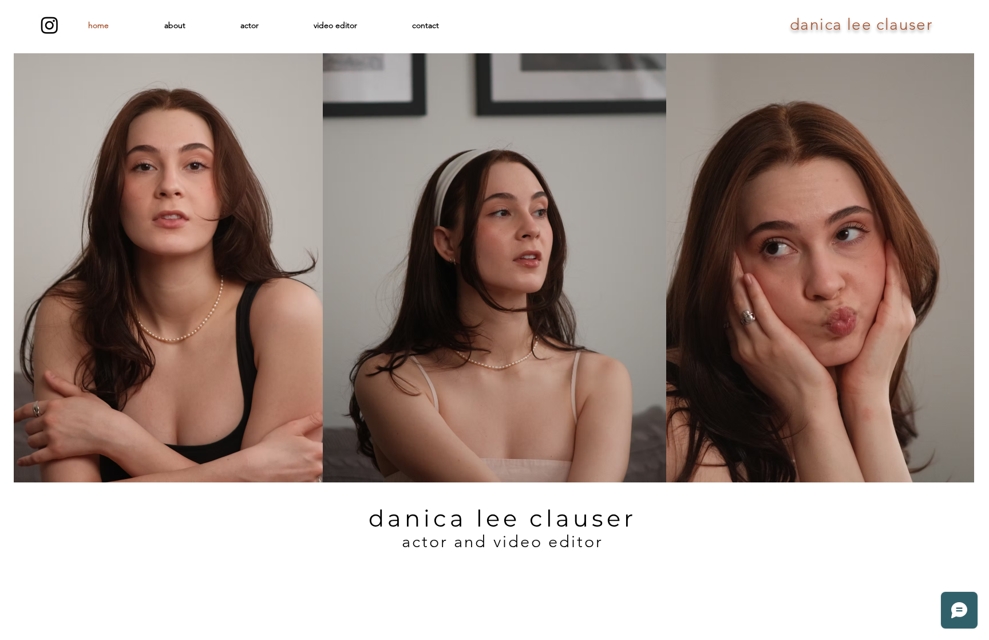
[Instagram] (49, 25)
